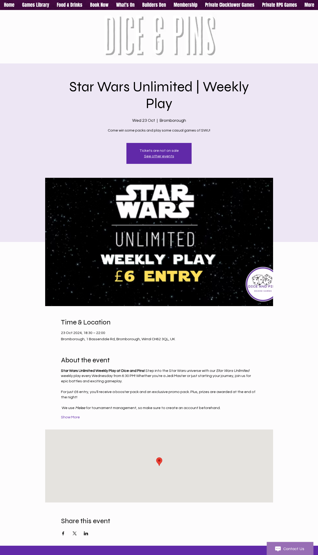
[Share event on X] (74, 533)
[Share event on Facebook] (63, 533)
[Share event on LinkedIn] (86, 533)
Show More (70, 417)
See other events (159, 156)
